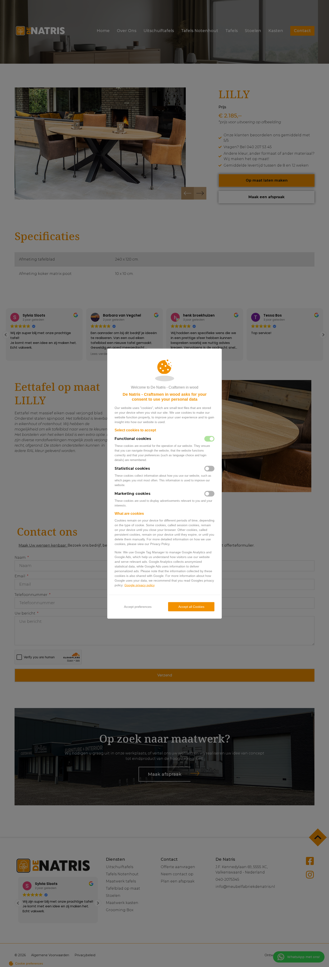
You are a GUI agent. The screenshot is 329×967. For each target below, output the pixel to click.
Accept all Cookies (191, 606)
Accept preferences (138, 606)
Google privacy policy (139, 585)
